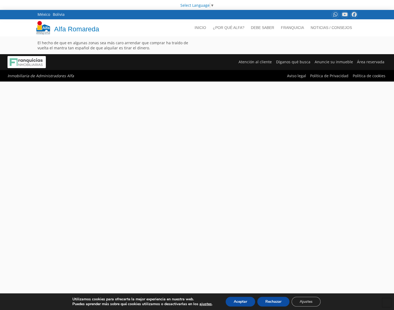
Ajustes (306, 301)
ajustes (205, 304)
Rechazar (273, 301)
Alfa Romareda (76, 29)
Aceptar (240, 301)
